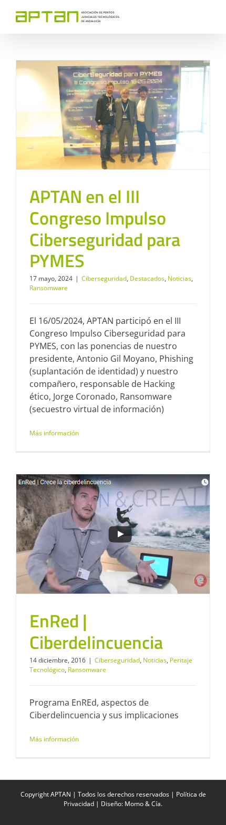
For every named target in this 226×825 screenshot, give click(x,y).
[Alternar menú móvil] (206, 16)
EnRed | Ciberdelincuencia (96, 631)
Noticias (135, 114)
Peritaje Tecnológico (150, 529)
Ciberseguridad (60, 114)
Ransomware (169, 114)
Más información (54, 433)
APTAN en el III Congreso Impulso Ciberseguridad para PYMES (104, 228)
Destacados (103, 114)
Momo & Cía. (143, 803)
